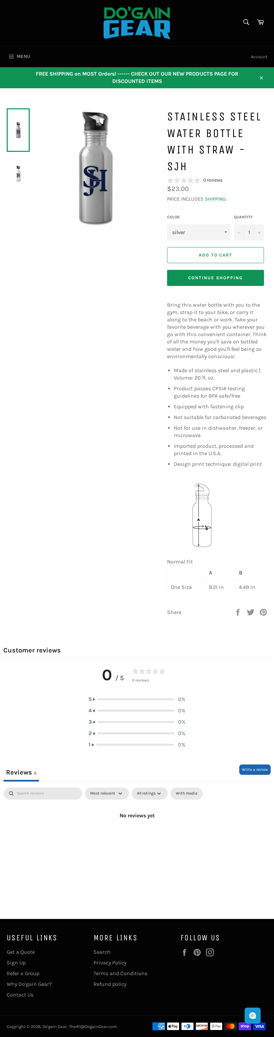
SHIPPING (215, 199)
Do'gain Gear (54, 1026)
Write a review (255, 769)
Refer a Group (23, 973)
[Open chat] (253, 1016)
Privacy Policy (110, 962)
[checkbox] (186, 794)
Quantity (243, 217)
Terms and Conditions (120, 973)
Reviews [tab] (21, 772)
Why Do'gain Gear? (29, 984)
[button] (137, 699)
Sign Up (16, 962)
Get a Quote (21, 952)
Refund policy (110, 984)
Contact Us (20, 995)
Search (102, 952)
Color (173, 217)
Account (259, 56)
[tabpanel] (137, 838)
